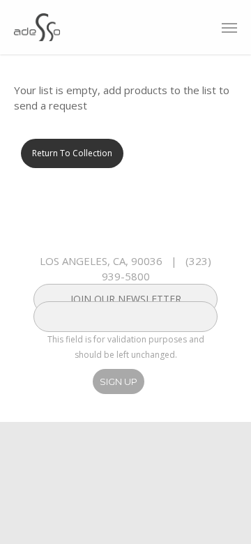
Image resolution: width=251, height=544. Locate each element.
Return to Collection (72, 153)
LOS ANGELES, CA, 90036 (101, 261)
